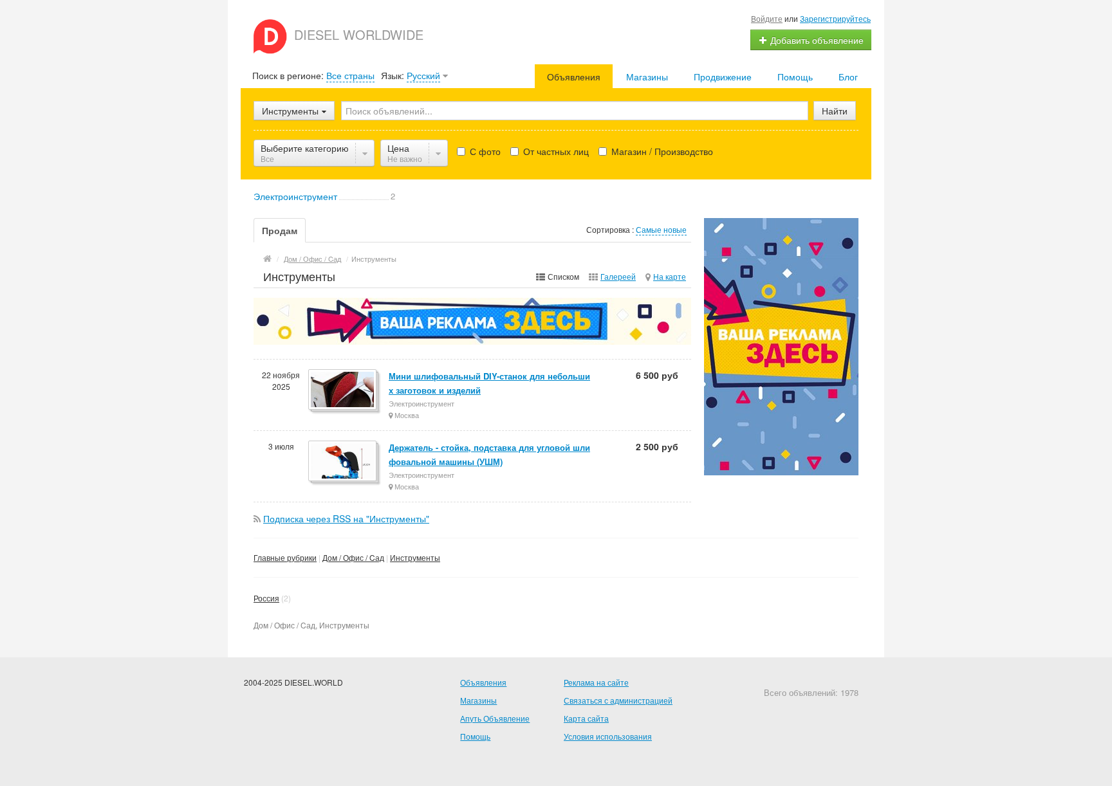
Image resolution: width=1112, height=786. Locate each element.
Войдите (767, 18)
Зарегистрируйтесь (835, 18)
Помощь (795, 76)
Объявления (573, 76)
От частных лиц (555, 151)
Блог (848, 76)
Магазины (647, 76)
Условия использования (608, 736)
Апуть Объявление (495, 718)
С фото (484, 151)
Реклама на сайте (596, 682)
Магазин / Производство (661, 151)
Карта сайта (586, 718)
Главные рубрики (285, 557)
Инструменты (415, 557)
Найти (835, 110)
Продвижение (723, 76)
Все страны (350, 75)
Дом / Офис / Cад (353, 557)
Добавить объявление (816, 39)
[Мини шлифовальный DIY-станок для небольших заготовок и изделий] (343, 390)
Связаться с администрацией (618, 700)
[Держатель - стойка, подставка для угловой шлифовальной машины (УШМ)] (343, 462)
